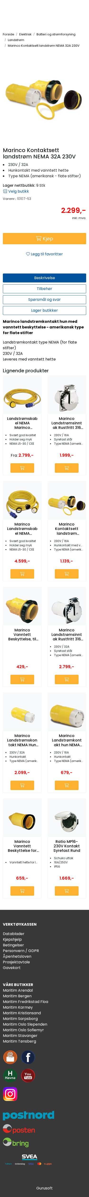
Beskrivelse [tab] (44, 278)
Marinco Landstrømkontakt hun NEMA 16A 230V (67, 740)
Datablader (13, 933)
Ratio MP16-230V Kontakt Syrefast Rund (66, 846)
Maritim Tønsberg (19, 1041)
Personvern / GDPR (21, 950)
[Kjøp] (22, 468)
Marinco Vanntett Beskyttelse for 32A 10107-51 (22, 846)
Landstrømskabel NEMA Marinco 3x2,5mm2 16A (22, 423)
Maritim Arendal (18, 990)
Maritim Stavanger (20, 1035)
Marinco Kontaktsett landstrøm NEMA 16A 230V (67, 529)
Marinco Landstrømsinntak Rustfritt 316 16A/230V (67, 423)
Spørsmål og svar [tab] (44, 299)
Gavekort (12, 967)
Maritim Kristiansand (22, 1013)
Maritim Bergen (17, 996)
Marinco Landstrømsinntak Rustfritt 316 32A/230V (67, 635)
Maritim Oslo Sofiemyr (23, 1030)
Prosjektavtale (16, 962)
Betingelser (13, 945)
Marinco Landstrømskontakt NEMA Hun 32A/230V (22, 740)
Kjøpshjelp (12, 939)
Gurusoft (44, 1188)
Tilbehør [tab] (44, 288)
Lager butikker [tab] (44, 310)
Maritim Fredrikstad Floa (25, 1001)
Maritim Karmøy (18, 1007)
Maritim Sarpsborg (20, 1018)
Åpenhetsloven (17, 956)
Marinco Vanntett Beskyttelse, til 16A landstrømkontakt (22, 635)
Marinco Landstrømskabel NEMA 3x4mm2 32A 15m (22, 529)
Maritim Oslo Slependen (25, 1024)
